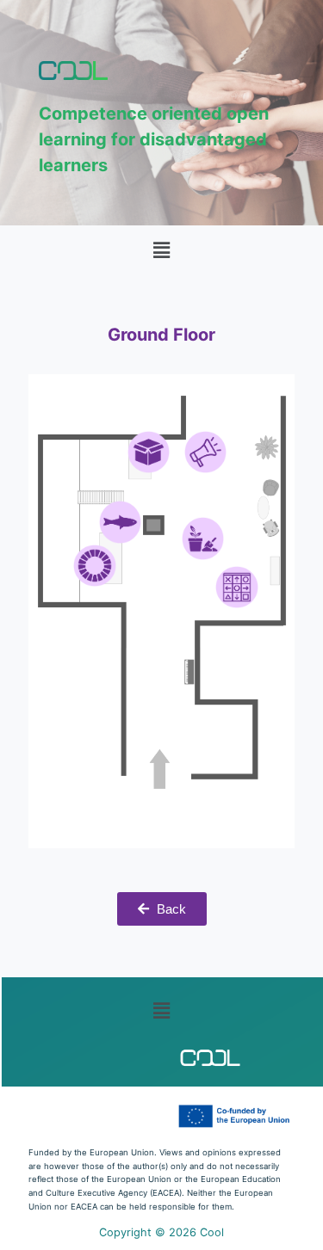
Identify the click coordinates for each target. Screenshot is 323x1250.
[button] (161, 250)
